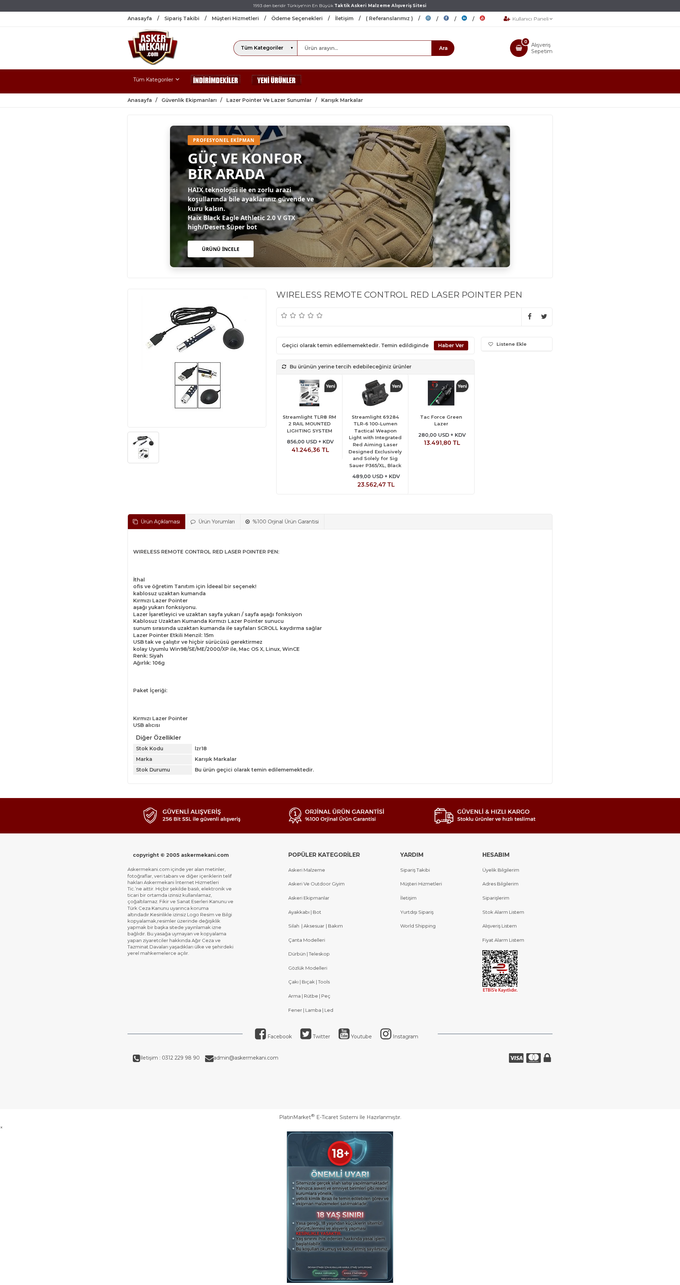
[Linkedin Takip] (470, 19)
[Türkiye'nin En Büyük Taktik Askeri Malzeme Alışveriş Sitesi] (152, 63)
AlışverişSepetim (541, 48)
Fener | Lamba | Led (310, 1010)
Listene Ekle (512, 344)
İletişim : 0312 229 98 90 (170, 1058)
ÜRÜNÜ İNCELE (220, 249)
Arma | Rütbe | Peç (309, 996)
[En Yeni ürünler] (276, 81)
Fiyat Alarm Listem (503, 940)
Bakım (335, 926)
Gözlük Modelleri (307, 968)
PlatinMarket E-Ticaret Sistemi (318, 1117)
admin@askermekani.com (246, 1058)
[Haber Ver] (451, 346)
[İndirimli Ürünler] (215, 81)
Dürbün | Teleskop (309, 954)
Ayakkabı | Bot (304, 912)
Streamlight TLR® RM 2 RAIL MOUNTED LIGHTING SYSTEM (309, 424)
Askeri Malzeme (306, 870)
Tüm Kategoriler (153, 79)
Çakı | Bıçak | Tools (309, 982)
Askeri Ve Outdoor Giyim (316, 884)
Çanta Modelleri (306, 940)
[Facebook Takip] (452, 19)
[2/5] (289, 315)
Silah (294, 926)
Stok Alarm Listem (503, 912)
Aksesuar (313, 926)
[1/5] (284, 315)
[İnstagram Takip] (434, 19)
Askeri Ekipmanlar (308, 898)
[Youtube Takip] (488, 19)
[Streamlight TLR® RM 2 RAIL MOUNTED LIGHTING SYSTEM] (309, 394)
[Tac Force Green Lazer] (441, 394)
